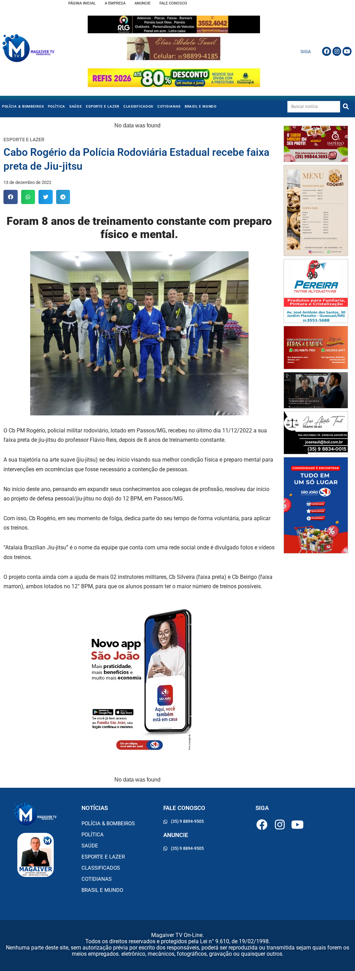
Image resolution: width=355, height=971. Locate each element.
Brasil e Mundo (201, 106)
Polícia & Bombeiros (23, 106)
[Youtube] (347, 51)
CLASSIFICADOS (138, 106)
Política (56, 106)
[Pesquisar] (346, 106)
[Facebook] (326, 51)
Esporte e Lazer (102, 106)
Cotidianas (169, 106)
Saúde (75, 106)
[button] (10, 197)
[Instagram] (336, 51)
